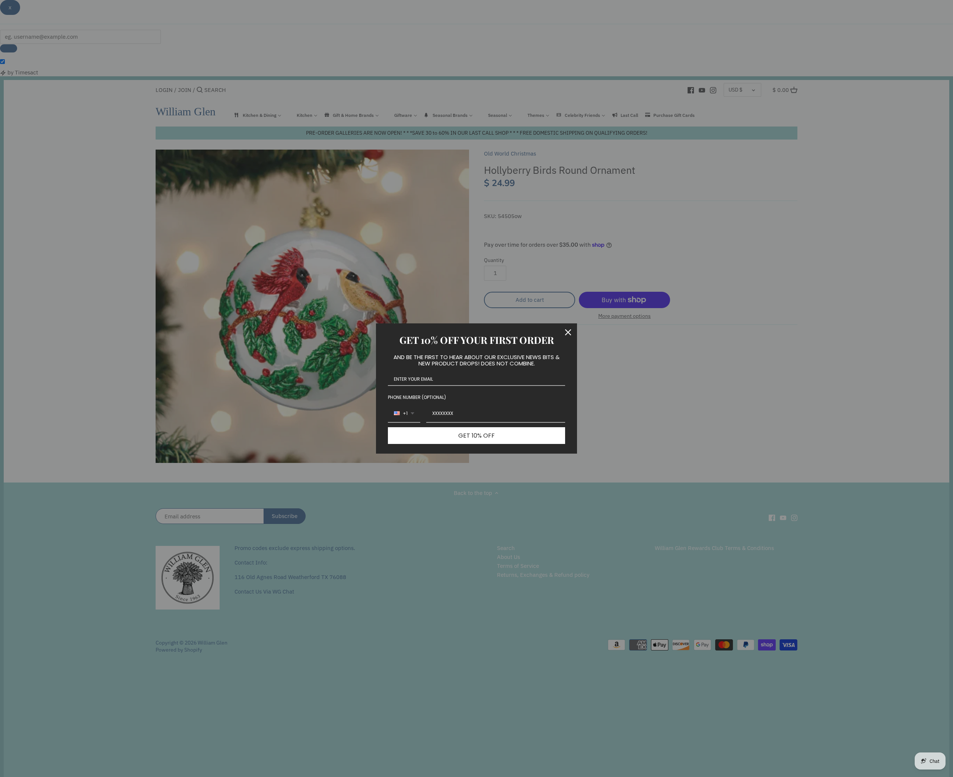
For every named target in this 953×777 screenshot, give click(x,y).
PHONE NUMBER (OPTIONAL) (417, 397)
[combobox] (404, 414)
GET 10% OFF (476, 435)
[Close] (568, 332)
